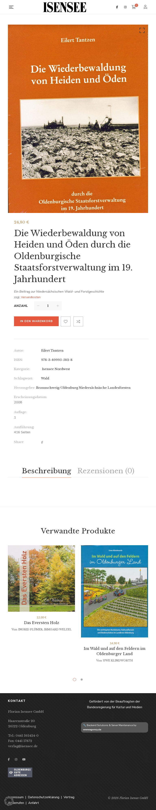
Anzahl (21, 306)
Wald (45, 378)
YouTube (24, 759)
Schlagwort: (23, 378)
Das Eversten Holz (41, 623)
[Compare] (78, 321)
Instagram (125, 7)
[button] (141, 31)
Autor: (19, 350)
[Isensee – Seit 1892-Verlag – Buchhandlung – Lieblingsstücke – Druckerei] (64, 7)
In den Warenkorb (36, 321)
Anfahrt (33, 803)
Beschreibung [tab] (46, 471)
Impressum (16, 797)
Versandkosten (31, 297)
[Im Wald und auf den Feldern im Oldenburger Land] (114, 591)
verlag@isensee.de (23, 746)
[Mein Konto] (146, 7)
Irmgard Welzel (58, 629)
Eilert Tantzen (52, 350)
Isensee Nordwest (55, 369)
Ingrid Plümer (30, 629)
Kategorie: (22, 369)
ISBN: (18, 360)
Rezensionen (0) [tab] (105, 471)
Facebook (117, 7)
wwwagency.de (92, 729)
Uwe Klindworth (118, 660)
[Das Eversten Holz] (41, 578)
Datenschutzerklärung (43, 797)
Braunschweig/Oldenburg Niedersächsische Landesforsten (83, 388)
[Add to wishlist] (65, 321)
